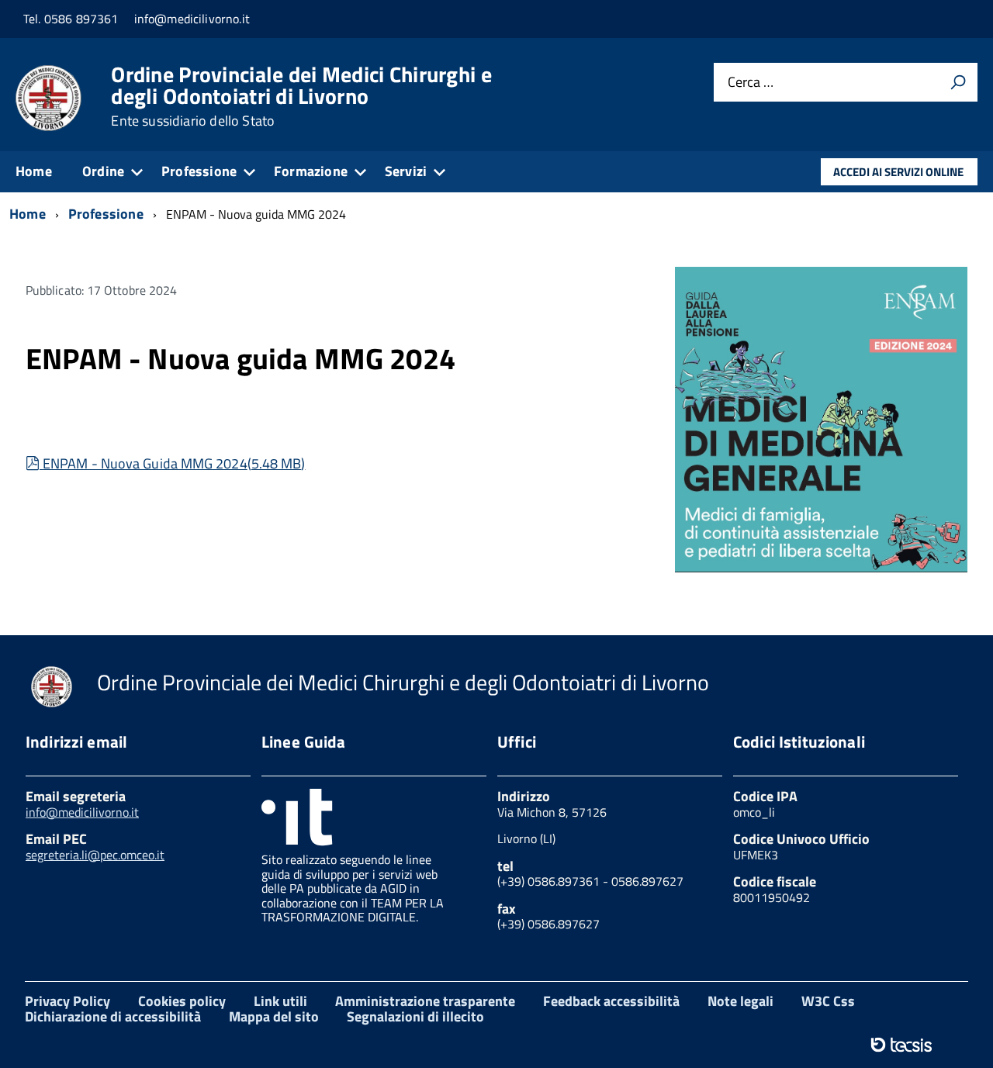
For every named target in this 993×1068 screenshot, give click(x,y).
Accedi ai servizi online (898, 172)
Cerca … (750, 82)
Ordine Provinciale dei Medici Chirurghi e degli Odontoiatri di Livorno (301, 96)
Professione (199, 171)
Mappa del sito (274, 1016)
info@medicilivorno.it (82, 812)
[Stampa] (958, 82)
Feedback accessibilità (611, 1000)
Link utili (280, 1000)
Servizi (406, 171)
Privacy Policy (67, 1000)
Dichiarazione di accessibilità (113, 1016)
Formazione (311, 171)
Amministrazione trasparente (425, 1000)
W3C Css (828, 1000)
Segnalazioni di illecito (415, 1016)
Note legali (740, 1000)
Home (34, 171)
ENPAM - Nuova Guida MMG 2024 (173, 463)
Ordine (103, 171)
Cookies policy (182, 1000)
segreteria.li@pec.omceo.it (95, 854)
